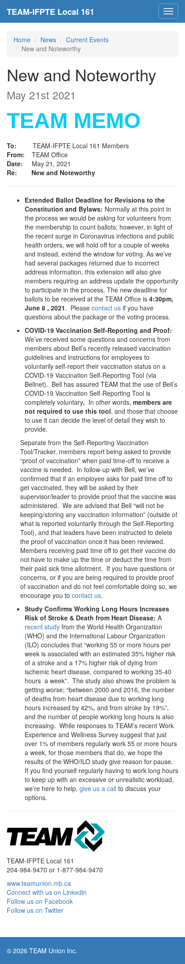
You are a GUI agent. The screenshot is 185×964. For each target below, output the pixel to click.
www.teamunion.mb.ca (39, 883)
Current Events (87, 39)
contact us (106, 307)
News (48, 39)
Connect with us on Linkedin (47, 892)
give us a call (97, 788)
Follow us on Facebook (40, 901)
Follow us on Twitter (35, 910)
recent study (42, 626)
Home (22, 39)
